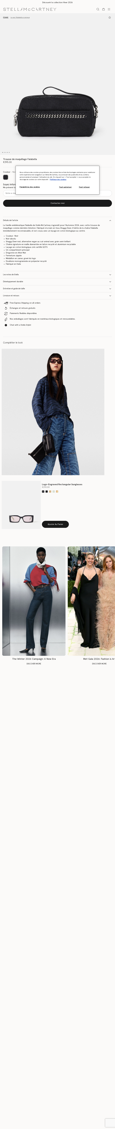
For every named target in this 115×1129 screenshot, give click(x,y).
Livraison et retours (11, 296)
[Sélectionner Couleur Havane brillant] (50, 491)
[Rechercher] (98, 9)
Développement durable (13, 282)
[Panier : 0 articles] (103, 9)
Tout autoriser (65, 187)
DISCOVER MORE (34, 664)
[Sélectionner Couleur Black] (43, 491)
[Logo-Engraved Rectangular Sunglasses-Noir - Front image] (21, 505)
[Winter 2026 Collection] (33, 601)
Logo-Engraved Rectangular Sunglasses (62, 484)
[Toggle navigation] (109, 9)
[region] (57, 180)
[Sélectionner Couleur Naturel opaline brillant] (57, 491)
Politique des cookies (58, 179)
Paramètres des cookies (30, 187)
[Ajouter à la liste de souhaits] (109, 17)
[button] (57, 84)
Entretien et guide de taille (14, 289)
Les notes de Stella (11, 275)
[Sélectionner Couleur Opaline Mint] (53, 491)
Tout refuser (84, 187)
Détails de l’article (10, 220)
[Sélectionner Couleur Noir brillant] (46, 491)
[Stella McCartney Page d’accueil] (29, 9)
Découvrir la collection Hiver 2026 (57, 3)
